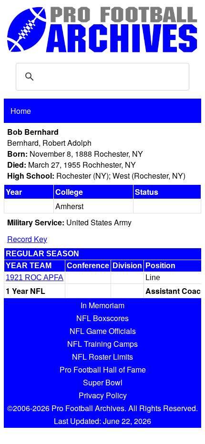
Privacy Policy (103, 395)
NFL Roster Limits (102, 356)
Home (20, 110)
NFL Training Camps (102, 343)
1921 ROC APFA (34, 277)
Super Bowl (103, 382)
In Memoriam (102, 305)
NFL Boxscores (102, 318)
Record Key (27, 238)
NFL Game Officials (103, 330)
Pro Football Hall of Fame (103, 369)
